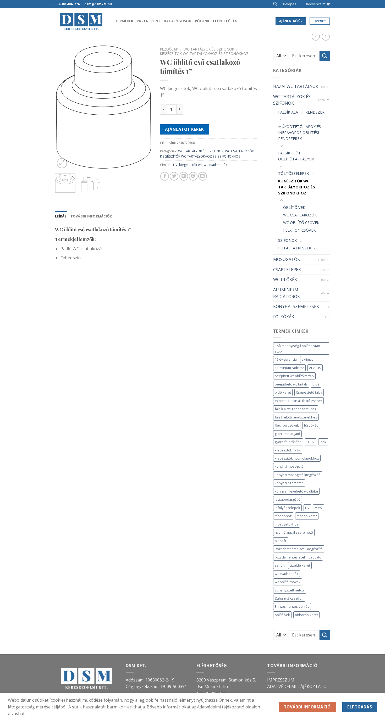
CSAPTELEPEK (287, 269)
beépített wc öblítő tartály (294, 375)
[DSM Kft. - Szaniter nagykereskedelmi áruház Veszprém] (81, 21)
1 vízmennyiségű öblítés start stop (297, 348)
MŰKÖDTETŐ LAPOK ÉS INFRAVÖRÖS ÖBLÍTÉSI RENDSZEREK (299, 132)
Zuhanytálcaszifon (289, 598)
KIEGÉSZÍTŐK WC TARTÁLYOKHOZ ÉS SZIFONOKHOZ (296, 186)
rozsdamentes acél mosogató (298, 557)
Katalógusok (177, 21)
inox (323, 441)
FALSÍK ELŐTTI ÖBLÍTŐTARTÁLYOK (296, 155)
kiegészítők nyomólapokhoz (297, 458)
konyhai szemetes (289, 482)
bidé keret (283, 392)
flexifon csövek (287, 425)
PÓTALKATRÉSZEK (294, 247)
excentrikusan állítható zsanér (298, 400)
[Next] (143, 107)
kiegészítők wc (190, 164)
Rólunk (202, 21)
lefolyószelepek (287, 507)
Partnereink (149, 21)
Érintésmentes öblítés (292, 606)
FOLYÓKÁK (283, 317)
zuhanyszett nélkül (290, 590)
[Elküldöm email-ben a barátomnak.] (183, 176)
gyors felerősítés (288, 441)
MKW (318, 507)
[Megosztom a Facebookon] (164, 176)
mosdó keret (307, 515)
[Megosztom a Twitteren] (174, 176)
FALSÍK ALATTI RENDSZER (301, 112)
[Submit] (325, 56)
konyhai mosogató (289, 466)
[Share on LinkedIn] (202, 176)
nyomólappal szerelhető (294, 532)
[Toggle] (328, 86)
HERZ (310, 441)
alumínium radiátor (289, 367)
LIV (307, 507)
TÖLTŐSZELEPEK (293, 173)
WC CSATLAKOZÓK (300, 215)
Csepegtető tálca (309, 392)
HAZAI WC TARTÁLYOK (295, 86)
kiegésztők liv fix (288, 450)
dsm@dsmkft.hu (212, 686)
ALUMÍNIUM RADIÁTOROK (286, 293)
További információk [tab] (91, 216)
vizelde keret (300, 565)
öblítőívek (282, 614)
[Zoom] (62, 163)
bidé (316, 384)
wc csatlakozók (286, 573)
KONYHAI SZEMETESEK (296, 306)
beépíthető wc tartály (291, 384)
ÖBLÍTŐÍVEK (294, 207)
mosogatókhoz (286, 524)
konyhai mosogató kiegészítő (298, 474)
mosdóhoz (283, 515)
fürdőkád (311, 425)
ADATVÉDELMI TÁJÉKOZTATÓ (297, 686)
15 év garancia (286, 359)
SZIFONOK (287, 240)
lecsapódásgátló (287, 499)
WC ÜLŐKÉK (285, 279)
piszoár (281, 540)
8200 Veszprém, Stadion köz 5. (226, 680)
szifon (280, 565)
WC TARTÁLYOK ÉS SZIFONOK (292, 100)
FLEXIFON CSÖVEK (299, 230)
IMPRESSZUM (280, 680)
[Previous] (63, 107)
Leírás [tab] (61, 216)
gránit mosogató (287, 433)
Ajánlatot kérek (184, 129)
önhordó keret (306, 614)
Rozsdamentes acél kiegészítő (299, 548)
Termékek (124, 21)
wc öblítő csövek (287, 581)
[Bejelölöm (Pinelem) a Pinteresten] (193, 176)
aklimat (307, 359)
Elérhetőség (225, 21)
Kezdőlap (169, 49)
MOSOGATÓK (286, 259)
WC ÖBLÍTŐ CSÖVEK (301, 222)
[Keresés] (275, 4)
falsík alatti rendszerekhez (296, 408)
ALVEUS (315, 367)
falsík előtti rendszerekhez (296, 417)
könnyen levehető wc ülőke (296, 491)
